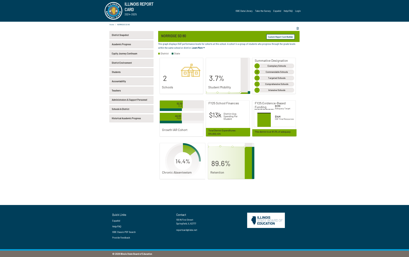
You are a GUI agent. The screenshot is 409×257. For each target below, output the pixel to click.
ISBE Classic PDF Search (124, 231)
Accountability (119, 81)
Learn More (197, 47)
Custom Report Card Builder (280, 36)
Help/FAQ (288, 10)
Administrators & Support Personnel (129, 99)
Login (298, 10)
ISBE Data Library (244, 10)
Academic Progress (121, 44)
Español (277, 10)
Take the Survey (263, 10)
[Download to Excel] (298, 28)
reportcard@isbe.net (186, 229)
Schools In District (120, 108)
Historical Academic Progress (126, 118)
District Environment (122, 62)
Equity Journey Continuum (124, 53)
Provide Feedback (121, 237)
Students (116, 71)
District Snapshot (120, 34)
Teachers (116, 90)
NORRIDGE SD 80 (123, 24)
